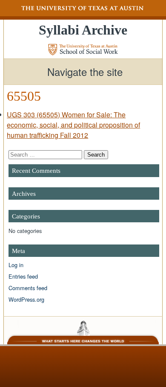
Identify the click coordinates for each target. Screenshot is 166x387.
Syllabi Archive (83, 30)
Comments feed (28, 288)
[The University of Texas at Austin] (83, 8)
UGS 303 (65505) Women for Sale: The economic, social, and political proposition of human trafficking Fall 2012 (73, 125)
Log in (16, 265)
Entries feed (23, 276)
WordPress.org (26, 299)
